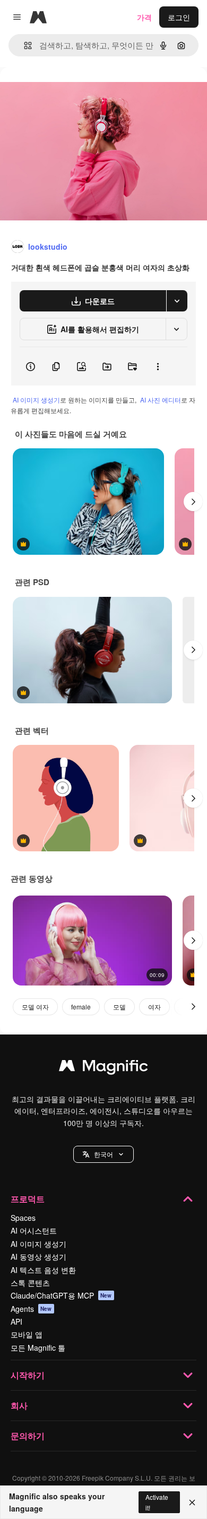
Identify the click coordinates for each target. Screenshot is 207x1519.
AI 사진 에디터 (160, 399)
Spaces (23, 1217)
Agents (31, 1308)
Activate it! (156, 1502)
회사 (19, 1405)
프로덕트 (28, 1199)
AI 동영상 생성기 (38, 1256)
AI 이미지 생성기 (36, 399)
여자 (154, 1006)
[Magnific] (103, 1068)
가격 (144, 17)
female (81, 1006)
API (16, 1321)
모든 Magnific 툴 (38, 1347)
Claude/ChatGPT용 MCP (61, 1295)
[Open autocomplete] (23, 46)
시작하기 (28, 1375)
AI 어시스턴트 (34, 1230)
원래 (61, 91)
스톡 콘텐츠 (30, 1282)
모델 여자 (35, 1006)
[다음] (193, 501)
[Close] (192, 1502)
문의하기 (28, 1436)
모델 (119, 1006)
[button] (103, 1154)
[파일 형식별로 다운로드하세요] (176, 300)
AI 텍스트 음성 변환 (43, 1270)
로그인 (179, 17)
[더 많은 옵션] (157, 366)
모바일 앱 (26, 1334)
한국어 (103, 1154)
